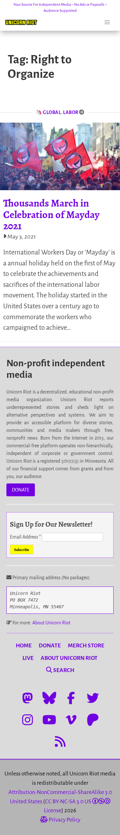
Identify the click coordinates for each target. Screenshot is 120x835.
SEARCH (63, 670)
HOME (24, 646)
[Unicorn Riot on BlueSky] (49, 698)
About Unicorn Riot (51, 622)
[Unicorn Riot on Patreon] (93, 720)
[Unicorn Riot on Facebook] (71, 698)
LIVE (28, 658)
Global (52, 112)
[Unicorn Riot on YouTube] (49, 720)
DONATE (20, 489)
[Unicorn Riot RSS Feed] (60, 741)
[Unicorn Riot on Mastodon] (27, 698)
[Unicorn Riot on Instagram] (27, 720)
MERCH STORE (86, 646)
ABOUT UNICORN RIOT (69, 658)
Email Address (25, 536)
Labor (70, 112)
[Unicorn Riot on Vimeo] (71, 720)
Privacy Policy (64, 820)
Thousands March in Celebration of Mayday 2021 (51, 214)
